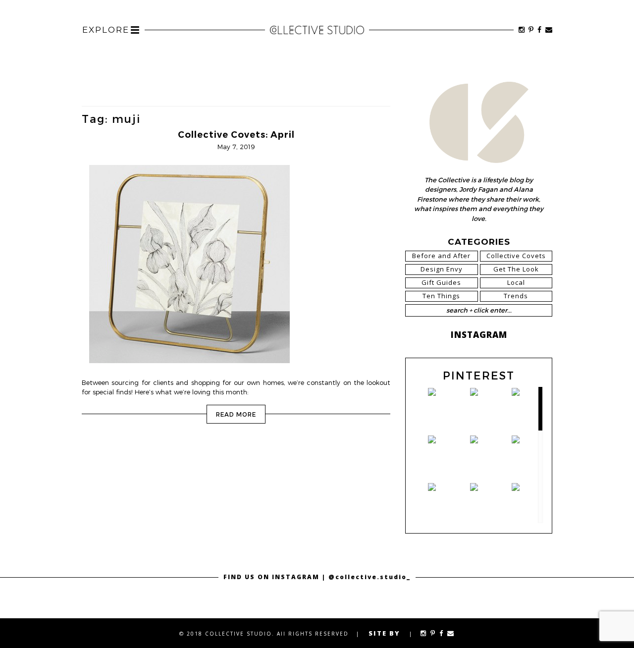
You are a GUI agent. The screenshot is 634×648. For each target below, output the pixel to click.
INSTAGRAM (479, 334)
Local (516, 282)
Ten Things (441, 295)
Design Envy (442, 269)
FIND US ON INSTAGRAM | (275, 577)
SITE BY (384, 633)
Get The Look (516, 269)
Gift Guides (441, 282)
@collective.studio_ (369, 577)
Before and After (441, 255)
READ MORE (236, 414)
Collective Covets (516, 255)
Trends (516, 295)
